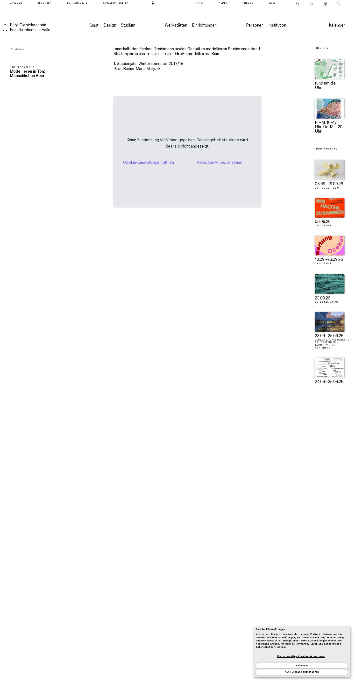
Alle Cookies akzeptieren (302, 672)
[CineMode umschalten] (339, 3)
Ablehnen (302, 665)
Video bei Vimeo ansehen (219, 163)
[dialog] (302, 651)
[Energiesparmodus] (153, 3)
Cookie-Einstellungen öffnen (148, 163)
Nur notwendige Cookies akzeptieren (301, 656)
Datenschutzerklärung (270, 647)
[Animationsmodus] (202, 3)
